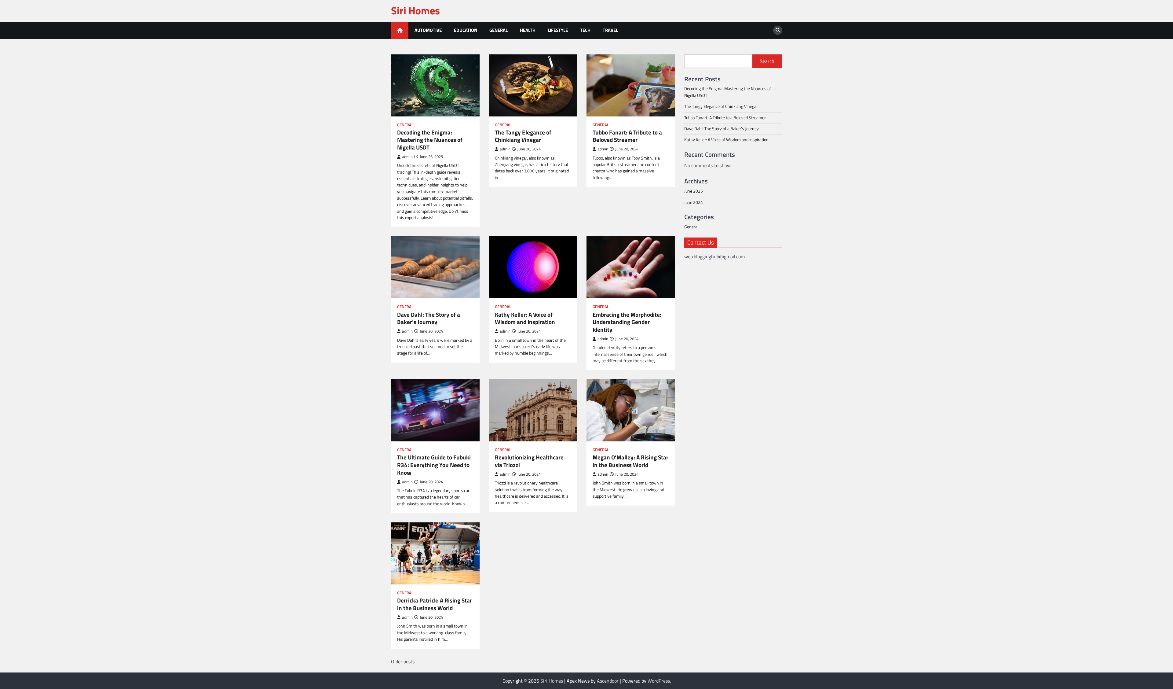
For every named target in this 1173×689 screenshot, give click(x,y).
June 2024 (693, 202)
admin (407, 157)
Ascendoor (608, 680)
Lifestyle (558, 30)
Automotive (428, 30)
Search (767, 61)
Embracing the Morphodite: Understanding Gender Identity (627, 322)
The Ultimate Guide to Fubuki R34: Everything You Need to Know (434, 465)
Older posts (403, 661)
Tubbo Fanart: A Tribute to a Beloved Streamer (627, 136)
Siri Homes (415, 10)
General (498, 30)
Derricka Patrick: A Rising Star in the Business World (434, 604)
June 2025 (693, 191)
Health (527, 30)
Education (465, 30)
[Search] (777, 30)
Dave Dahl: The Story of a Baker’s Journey (428, 318)
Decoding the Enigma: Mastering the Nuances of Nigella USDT (429, 140)
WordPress (659, 680)
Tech (585, 30)
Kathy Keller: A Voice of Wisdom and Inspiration (525, 318)
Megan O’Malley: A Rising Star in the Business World (630, 461)
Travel (610, 30)
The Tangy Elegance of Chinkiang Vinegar (523, 136)
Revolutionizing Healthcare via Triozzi (529, 461)
